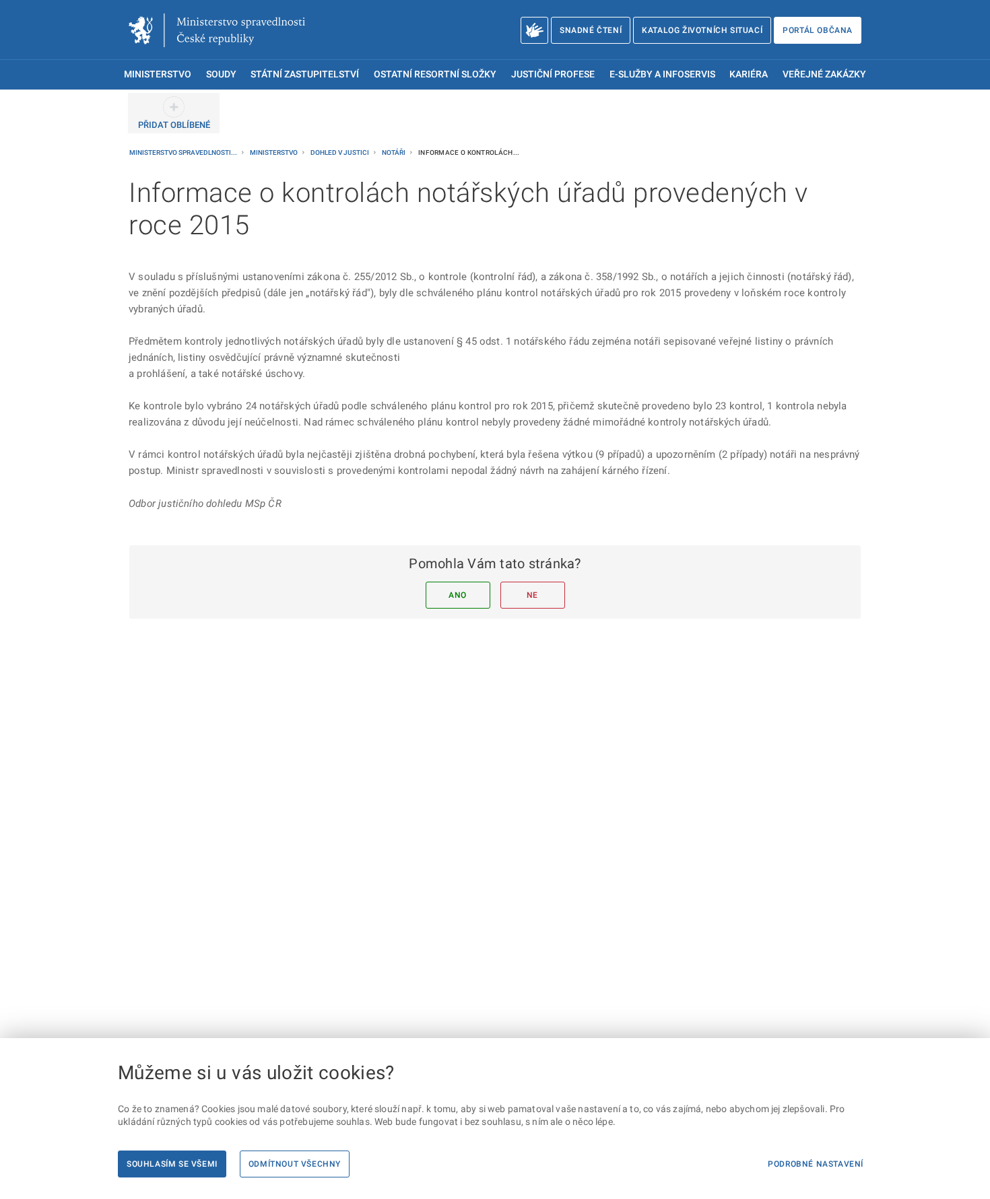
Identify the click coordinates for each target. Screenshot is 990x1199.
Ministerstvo (274, 152)
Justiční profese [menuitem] (553, 74)
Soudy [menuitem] (221, 74)
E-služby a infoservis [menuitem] (662, 74)
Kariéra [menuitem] (748, 74)
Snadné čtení (591, 30)
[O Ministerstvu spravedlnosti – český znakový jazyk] (534, 30)
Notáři (394, 152)
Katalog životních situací (702, 30)
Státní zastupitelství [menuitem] (305, 74)
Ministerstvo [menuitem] (157, 74)
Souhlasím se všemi (172, 1164)
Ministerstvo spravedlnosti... (183, 152)
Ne (532, 595)
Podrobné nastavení (815, 1164)
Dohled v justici (340, 152)
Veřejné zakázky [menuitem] (824, 74)
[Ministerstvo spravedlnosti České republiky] (217, 30)
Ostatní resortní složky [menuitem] (435, 74)
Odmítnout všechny (295, 1164)
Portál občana (818, 30)
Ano (458, 595)
